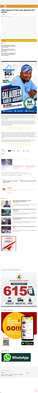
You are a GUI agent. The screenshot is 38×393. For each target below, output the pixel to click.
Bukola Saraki (17, 172)
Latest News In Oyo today (25, 172)
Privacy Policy (16, 374)
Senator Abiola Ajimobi (11, 175)
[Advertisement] (18, 1)
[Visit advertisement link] (19, 78)
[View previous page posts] (8, 58)
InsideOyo (3, 14)
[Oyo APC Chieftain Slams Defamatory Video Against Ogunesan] (6, 162)
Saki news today (4, 175)
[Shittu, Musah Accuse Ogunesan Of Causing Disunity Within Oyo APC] (18, 162)
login (4, 235)
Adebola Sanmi (15, 211)
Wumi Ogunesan (19, 175)
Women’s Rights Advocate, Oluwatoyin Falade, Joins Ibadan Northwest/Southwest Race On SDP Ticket (8, 46)
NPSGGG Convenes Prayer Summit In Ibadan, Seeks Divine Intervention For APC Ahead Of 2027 (8, 50)
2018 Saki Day (5, 172)
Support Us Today (9, 375)
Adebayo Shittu (11, 172)
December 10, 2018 (9, 14)
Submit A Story (21, 374)
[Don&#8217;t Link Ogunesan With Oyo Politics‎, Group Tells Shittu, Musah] (30, 162)
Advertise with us (3, 375)
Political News (15, 14)
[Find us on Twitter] (27, 374)
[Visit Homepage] (3, 6)
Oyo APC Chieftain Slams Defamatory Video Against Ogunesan (5, 166)
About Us (11, 374)
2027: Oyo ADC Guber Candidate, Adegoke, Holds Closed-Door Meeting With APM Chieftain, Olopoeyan (8, 54)
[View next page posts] (10, 58)
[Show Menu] (34, 6)
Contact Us (6, 374)
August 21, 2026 (20, 211)
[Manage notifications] (35, 391)
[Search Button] (36, 6)
